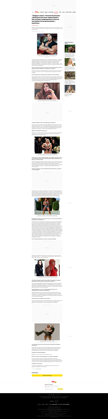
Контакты (44, 396)
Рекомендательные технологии (56, 397)
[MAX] (49, 394)
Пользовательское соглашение (64, 396)
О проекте (40, 396)
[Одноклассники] (56, 394)
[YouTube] (58, 394)
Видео (46, 12)
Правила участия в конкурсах (54, 396)
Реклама (48, 396)
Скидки (74, 12)
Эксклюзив (50, 12)
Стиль (63, 12)
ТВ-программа (68, 12)
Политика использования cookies (46, 397)
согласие (48, 385)
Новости (42, 12)
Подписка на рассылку (49, 384)
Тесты (60, 12)
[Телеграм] (51, 394)
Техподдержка (64, 397)
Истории (56, 12)
